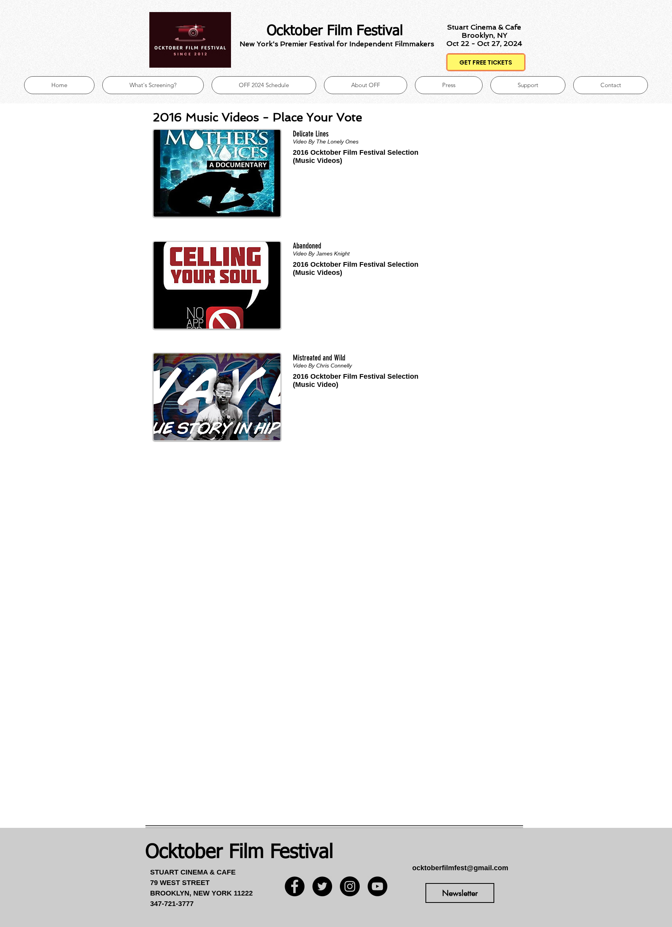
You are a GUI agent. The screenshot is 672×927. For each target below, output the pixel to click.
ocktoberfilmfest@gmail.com (460, 868)
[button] (449, 85)
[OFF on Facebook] (294, 886)
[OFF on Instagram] (350, 886)
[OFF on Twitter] (322, 886)
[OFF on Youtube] (377, 886)
